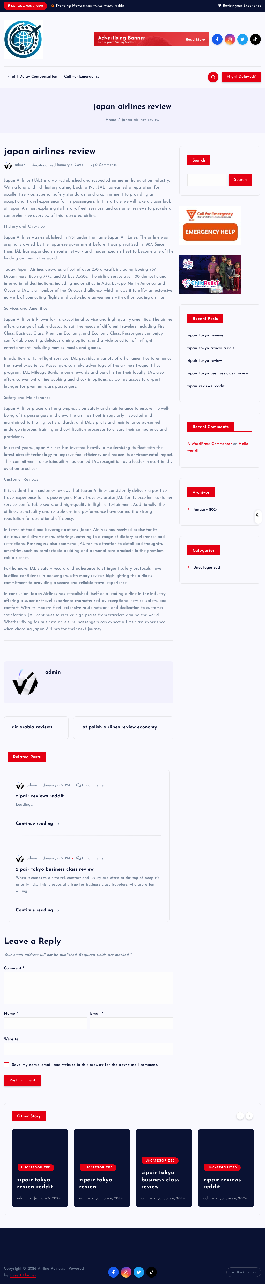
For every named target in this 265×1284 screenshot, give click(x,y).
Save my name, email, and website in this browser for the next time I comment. (85, 1065)
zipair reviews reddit (206, 386)
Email (96, 1014)
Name (11, 1014)
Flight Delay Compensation (32, 77)
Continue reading (35, 823)
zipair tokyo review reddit (210, 348)
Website (11, 1039)
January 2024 (205, 510)
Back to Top (246, 1272)
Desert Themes (23, 1276)
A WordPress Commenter (209, 444)
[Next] (249, 1116)
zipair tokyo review (204, 361)
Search (199, 160)
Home (111, 120)
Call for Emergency (82, 77)
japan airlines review (140, 120)
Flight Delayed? (241, 77)
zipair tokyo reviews (205, 335)
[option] (40, 1168)
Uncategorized (44, 165)
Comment (14, 968)
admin (20, 165)
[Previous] (240, 1116)
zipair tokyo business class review (217, 374)
